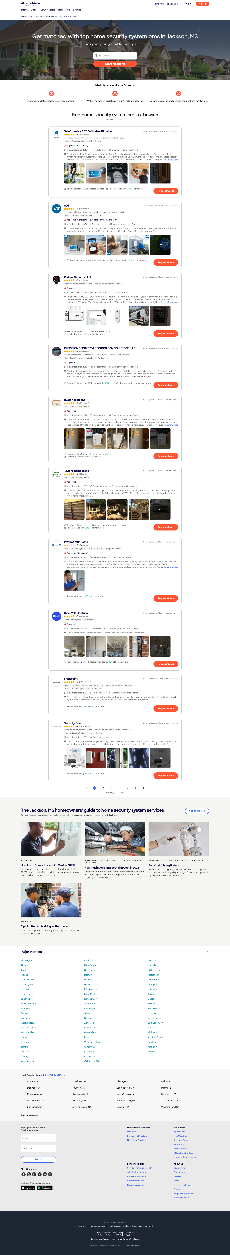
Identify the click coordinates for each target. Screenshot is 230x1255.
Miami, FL (166, 1087)
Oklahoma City (92, 1061)
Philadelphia (154, 970)
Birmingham (27, 960)
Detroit (88, 979)
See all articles (197, 810)
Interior (24, 10)
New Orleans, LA (126, 1094)
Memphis (153, 984)
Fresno (24, 975)
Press (176, 1181)
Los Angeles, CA (125, 1087)
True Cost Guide (181, 1136)
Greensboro (90, 1032)
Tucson (24, 970)
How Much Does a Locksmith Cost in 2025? (48, 865)
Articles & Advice (73, 10)
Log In (188, 3)
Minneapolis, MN (80, 1094)
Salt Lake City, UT (126, 1100)
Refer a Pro (179, 1144)
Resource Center (181, 1140)
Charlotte (89, 1027)
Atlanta (25, 1051)
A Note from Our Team (184, 1153)
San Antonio (154, 1018)
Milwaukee (153, 1051)
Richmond (153, 1032)
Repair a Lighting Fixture (164, 865)
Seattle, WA (123, 1107)
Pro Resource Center (137, 1176)
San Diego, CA (35, 1107)
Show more (173, 159)
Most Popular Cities (31, 1075)
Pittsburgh (153, 975)
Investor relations (182, 1185)
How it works (180, 1168)
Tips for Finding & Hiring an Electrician (44, 926)
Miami (24, 1037)
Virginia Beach (155, 1037)
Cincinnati (89, 1046)
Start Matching (115, 64)
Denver (25, 1013)
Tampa (24, 1046)
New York (89, 1018)
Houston (152, 1013)
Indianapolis (27, 1061)
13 (135, 788)
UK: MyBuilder (150, 1226)
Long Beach (27, 979)
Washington (27, 1022)
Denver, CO (33, 1087)
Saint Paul (89, 994)
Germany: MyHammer (99, 1226)
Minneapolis (90, 989)
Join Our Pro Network (137, 1172)
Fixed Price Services (136, 1140)
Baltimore (89, 970)
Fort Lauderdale (29, 1027)
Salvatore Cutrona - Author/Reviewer (169, 860)
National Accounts (135, 1185)
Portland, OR (79, 1100)
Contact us (179, 1189)
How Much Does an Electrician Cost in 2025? (112, 867)
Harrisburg (153, 965)
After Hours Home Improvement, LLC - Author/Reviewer (113, 860)
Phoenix (25, 965)
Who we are (179, 1172)
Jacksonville (27, 1032)
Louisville (89, 960)
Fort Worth (154, 1008)
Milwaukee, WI (35, 1094)
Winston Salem (92, 1042)
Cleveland (89, 1051)
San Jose (25, 1008)
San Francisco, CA (81, 1107)
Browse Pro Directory (137, 1136)
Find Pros (131, 1131)
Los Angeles (27, 984)
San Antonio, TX (169, 1100)
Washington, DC (170, 1107)
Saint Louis (90, 1003)
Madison (152, 1046)
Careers (177, 1176)
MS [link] (30, 16)
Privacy (99, 1234)
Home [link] (23, 16)
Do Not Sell (117, 1234)
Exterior (34, 10)
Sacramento (27, 994)
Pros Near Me (180, 1149)
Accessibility (128, 1234)
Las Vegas (89, 1008)
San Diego (26, 998)
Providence (154, 979)
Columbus (89, 1056)
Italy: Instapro (115, 1226)
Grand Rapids (91, 984)
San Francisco (28, 1003)
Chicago (25, 1056)
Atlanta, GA (33, 1081)
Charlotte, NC (79, 1081)
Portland (152, 960)
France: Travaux (81, 1226)
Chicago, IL (123, 1081)
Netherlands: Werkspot (132, 1226)
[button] (74, 173)
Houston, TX (78, 1087)
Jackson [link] (39, 16)
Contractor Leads (135, 1181)
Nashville (152, 989)
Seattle (152, 1042)
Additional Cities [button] (28, 1115)
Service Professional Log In (139, 1168)
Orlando (25, 1042)
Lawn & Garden (48, 10)
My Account (179, 1131)
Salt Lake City (155, 1022)
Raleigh (88, 1037)
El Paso (152, 1003)
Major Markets (31, 952)
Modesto (25, 989)
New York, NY (168, 1094)
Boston (88, 975)
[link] (115, 136)
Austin (151, 994)
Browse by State (54, 1075)
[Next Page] (143, 788)
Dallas (151, 998)
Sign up (38, 1159)
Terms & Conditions (131, 1239)
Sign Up (203, 3)
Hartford (25, 1018)
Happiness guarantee (184, 1193)
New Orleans (91, 965)
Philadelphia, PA (35, 1100)
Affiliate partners (181, 1198)
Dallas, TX (166, 1081)
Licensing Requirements (185, 1157)
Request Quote (166, 190)
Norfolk (152, 1027)
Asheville (89, 1022)
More (60, 10)
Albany (88, 1013)
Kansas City (90, 998)
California (107, 1234)
